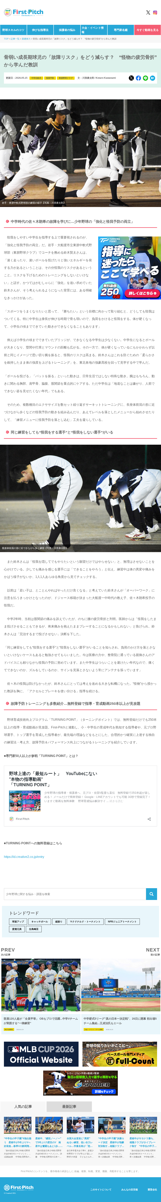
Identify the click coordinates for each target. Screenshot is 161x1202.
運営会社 (152, 1189)
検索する (151, 894)
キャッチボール (39, 921)
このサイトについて (101, 1189)
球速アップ (18, 921)
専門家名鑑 (121, 29)
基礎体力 (26, 39)
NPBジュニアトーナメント (122, 921)
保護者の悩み (67, 29)
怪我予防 (50, 78)
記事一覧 (15, 39)
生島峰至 (33, 929)
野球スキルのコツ (13, 29)
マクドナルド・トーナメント (85, 921)
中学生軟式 (36, 78)
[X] (131, 78)
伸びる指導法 (40, 29)
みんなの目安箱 (129, 1189)
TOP (6, 39)
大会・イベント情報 (93, 30)
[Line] (145, 78)
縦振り (58, 921)
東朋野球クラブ (66, 78)
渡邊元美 (17, 929)
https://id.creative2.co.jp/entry (24, 856)
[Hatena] (152, 78)
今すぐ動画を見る (148, 29)
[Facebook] (138, 78)
